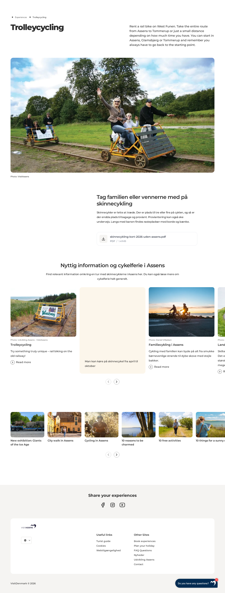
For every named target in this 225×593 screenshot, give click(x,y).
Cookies (101, 545)
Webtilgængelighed (108, 550)
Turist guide (103, 541)
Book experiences (144, 541)
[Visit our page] (103, 505)
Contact (138, 564)
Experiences (21, 17)
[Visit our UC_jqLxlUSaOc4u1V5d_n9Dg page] (122, 505)
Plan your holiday (144, 545)
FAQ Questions (143, 550)
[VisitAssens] (28, 526)
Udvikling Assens (144, 559)
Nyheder (139, 555)
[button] (147, 239)
